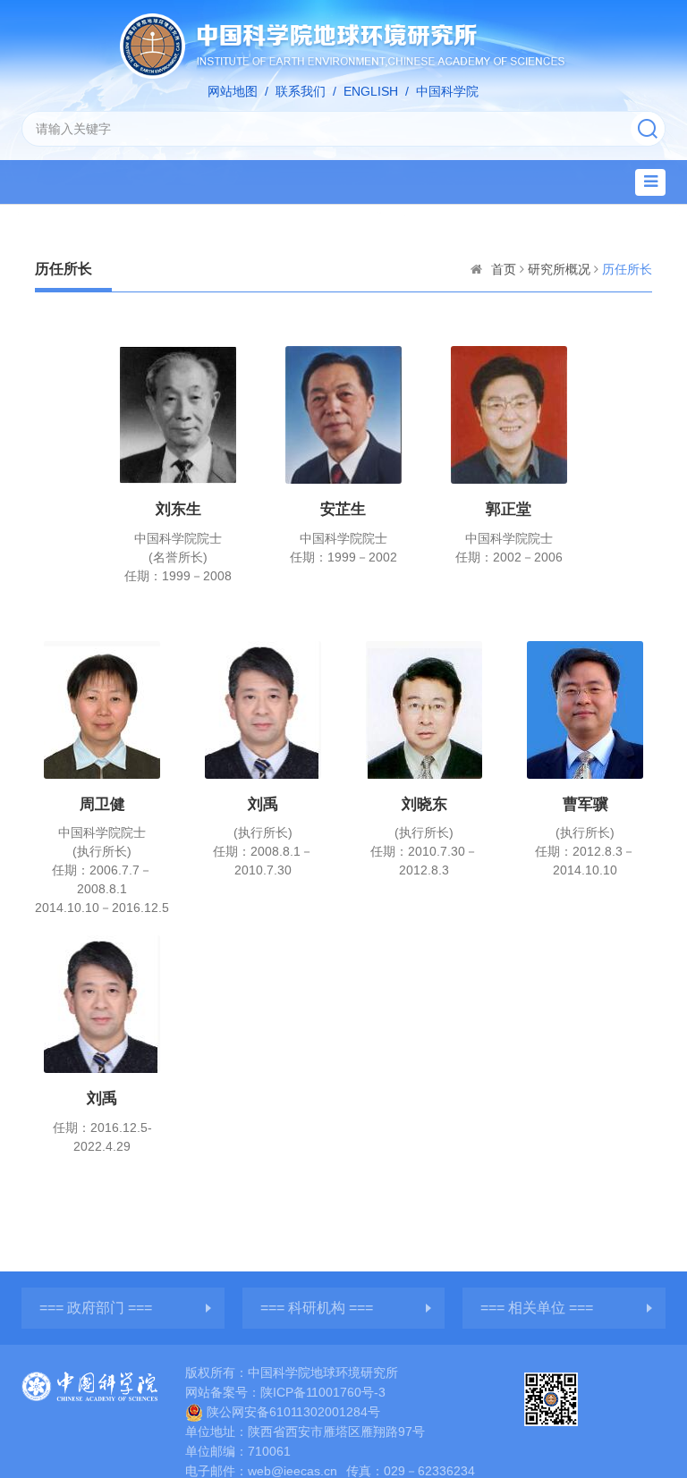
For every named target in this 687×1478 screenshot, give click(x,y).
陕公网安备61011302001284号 (293, 1412)
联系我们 (301, 91)
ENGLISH (371, 91)
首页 (503, 269)
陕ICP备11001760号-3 (323, 1392)
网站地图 (233, 91)
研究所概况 (559, 269)
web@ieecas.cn (292, 1471)
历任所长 (627, 269)
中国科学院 (447, 91)
